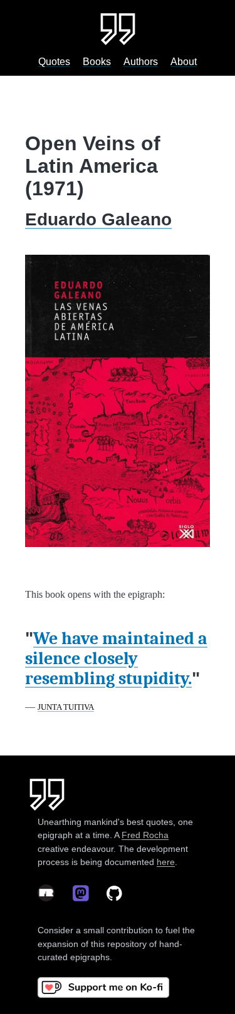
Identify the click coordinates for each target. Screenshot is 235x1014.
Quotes (54, 61)
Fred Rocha (145, 835)
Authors (140, 61)
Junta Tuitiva (66, 707)
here (166, 862)
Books (97, 61)
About (183, 61)
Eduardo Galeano (98, 219)
